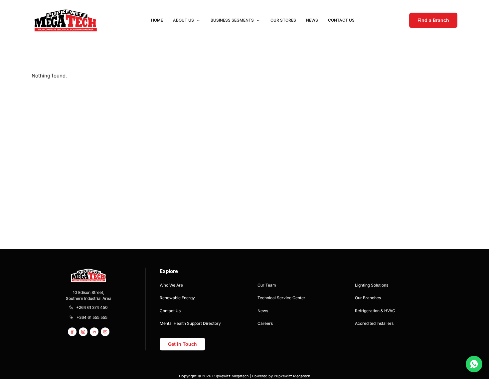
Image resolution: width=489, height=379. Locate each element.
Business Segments (232, 20)
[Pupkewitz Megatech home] (66, 20)
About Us (183, 20)
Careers (265, 323)
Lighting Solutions (371, 285)
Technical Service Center (281, 297)
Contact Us (341, 20)
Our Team (266, 285)
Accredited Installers (374, 323)
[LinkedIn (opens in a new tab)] (94, 331)
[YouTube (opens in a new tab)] (105, 331)
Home (157, 20)
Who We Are (171, 285)
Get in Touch (182, 344)
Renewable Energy (177, 297)
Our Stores (283, 20)
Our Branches (368, 297)
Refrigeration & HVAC (375, 310)
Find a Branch (433, 20)
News (312, 20)
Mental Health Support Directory (190, 323)
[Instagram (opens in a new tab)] (83, 331)
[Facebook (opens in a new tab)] (72, 331)
